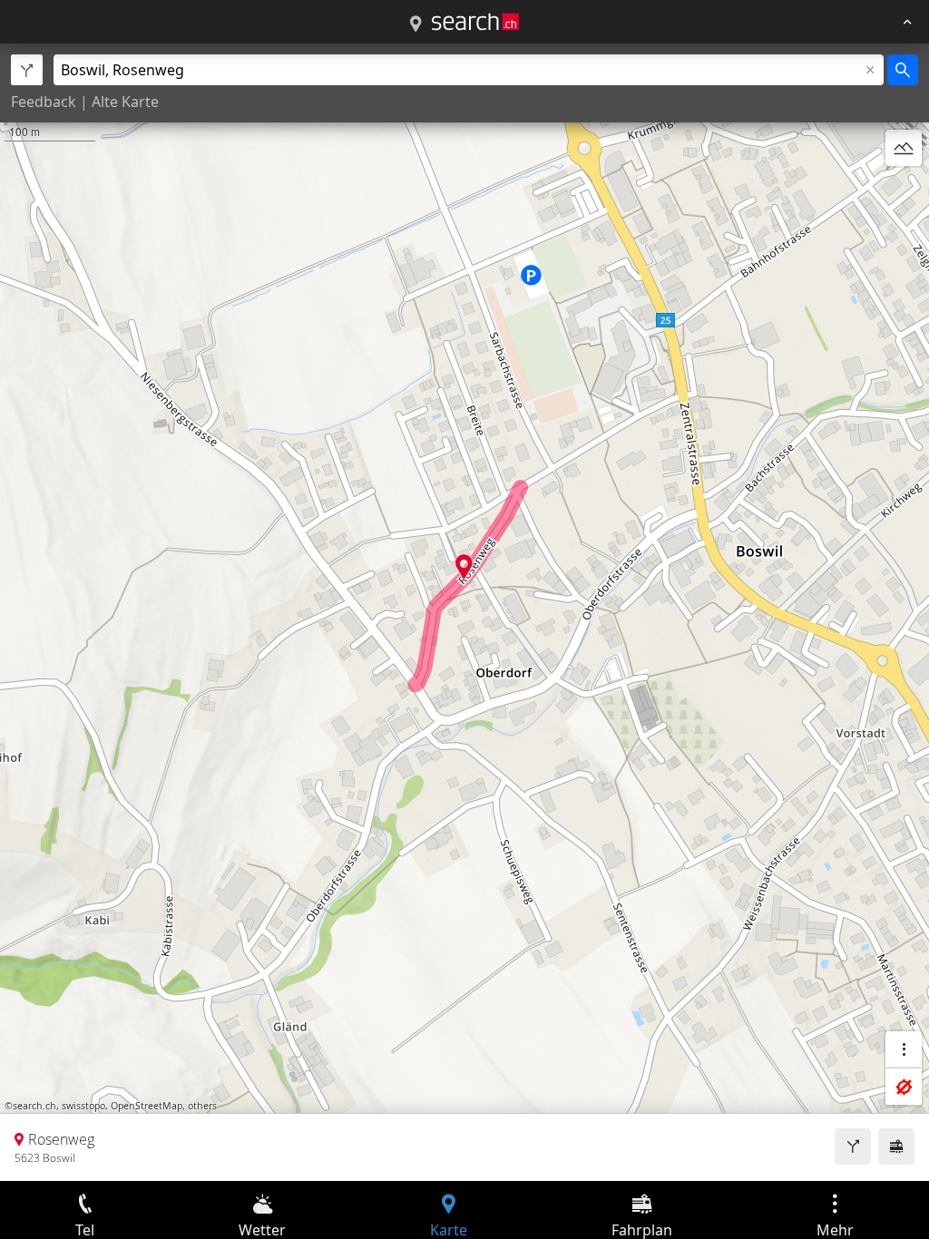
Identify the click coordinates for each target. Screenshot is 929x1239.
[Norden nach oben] (903, 191)
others (202, 1105)
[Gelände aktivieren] (903, 148)
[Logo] (475, 22)
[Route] (853, 1146)
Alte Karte (125, 102)
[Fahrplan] (896, 1146)
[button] (464, 566)
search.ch (34, 1105)
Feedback (43, 102)
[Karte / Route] (415, 24)
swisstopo (83, 1105)
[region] (464, 612)
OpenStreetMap (146, 1105)
